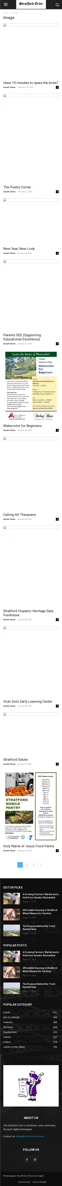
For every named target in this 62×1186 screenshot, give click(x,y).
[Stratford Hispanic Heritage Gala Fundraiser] (31, 566)
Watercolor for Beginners (22, 426)
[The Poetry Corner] (31, 138)
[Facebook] (27, 1159)
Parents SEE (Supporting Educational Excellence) (22, 337)
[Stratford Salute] (31, 734)
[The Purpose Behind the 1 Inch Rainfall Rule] (11, 930)
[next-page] (40, 865)
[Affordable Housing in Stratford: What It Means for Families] (11, 914)
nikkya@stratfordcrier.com (30, 1136)
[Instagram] (35, 1159)
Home (6, 12)
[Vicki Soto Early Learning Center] (31, 661)
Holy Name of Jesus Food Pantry (28, 846)
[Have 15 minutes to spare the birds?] (31, 51)
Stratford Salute (15, 760)
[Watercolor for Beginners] (31, 386)
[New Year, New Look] (31, 221)
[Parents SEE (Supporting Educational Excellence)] (31, 295)
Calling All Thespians (19, 515)
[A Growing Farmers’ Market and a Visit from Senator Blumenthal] (11, 898)
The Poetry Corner (17, 187)
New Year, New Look (19, 249)
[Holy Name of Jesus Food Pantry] (31, 806)
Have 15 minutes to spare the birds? (30, 83)
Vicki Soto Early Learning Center (27, 701)
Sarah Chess (9, 87)
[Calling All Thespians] (31, 474)
